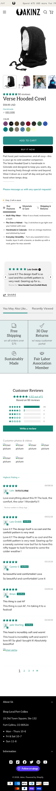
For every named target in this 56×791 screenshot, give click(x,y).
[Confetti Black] (34, 123)
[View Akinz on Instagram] (11, 762)
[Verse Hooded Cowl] (9, 82)
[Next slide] (49, 255)
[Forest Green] (11, 129)
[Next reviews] (50, 277)
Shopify (40, 777)
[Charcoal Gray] (22, 123)
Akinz (22, 777)
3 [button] (29, 670)
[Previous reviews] (5, 277)
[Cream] (34, 129)
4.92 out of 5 (36, 396)
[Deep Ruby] (28, 123)
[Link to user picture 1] (10, 655)
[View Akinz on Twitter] (31, 762)
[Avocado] (28, 129)
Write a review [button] (28, 428)
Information (9, 751)
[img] (10, 485)
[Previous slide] (6, 255)
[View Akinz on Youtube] (45, 762)
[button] (45, 12)
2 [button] (24, 670)
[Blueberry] (45, 123)
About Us (8, 702)
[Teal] (5, 129)
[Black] (11, 123)
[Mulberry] (5, 123)
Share (11, 294)
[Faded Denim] (22, 129)
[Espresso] (17, 123)
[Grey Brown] (17, 129)
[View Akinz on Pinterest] (38, 762)
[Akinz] (28, 12)
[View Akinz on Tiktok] (18, 762)
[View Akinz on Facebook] (24, 762)
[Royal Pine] (39, 123)
